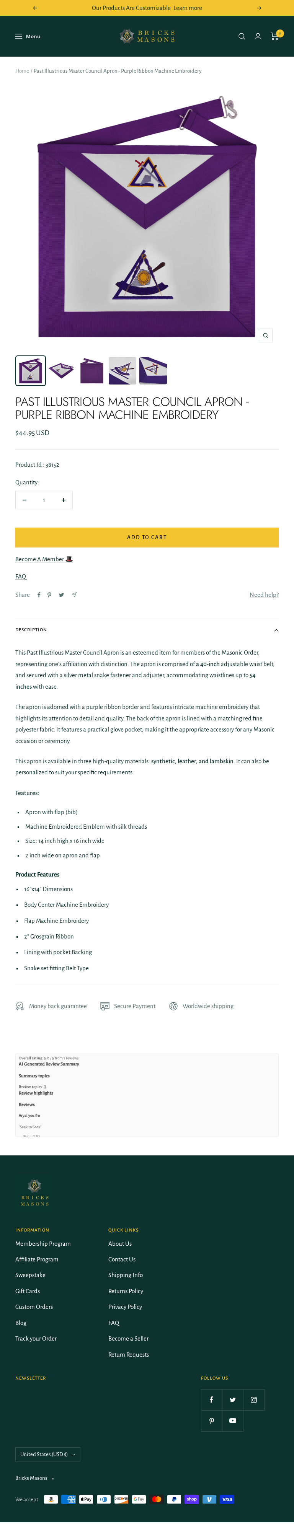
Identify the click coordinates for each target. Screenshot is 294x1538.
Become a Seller (128, 1338)
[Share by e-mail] (74, 594)
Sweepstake (30, 1275)
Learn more (187, 8)
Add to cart (147, 537)
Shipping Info (125, 1275)
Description (31, 629)
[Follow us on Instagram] (253, 1399)
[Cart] (275, 36)
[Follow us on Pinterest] (211, 1420)
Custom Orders (34, 1306)
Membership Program (43, 1243)
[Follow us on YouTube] (232, 1420)
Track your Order (36, 1338)
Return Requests (128, 1354)
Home (22, 71)
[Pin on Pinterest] (49, 595)
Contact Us (122, 1259)
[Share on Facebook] (39, 595)
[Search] (241, 36)
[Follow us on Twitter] (232, 1399)
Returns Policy (125, 1291)
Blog (20, 1323)
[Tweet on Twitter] (61, 595)
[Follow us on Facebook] (211, 1399)
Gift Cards (27, 1291)
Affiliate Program (37, 1259)
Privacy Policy (125, 1306)
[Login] (258, 36)
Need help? (264, 594)
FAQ (20, 576)
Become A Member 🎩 (44, 559)
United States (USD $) (44, 1454)
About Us (120, 1243)
